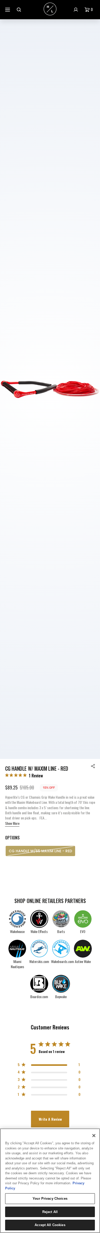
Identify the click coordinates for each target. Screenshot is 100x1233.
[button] (90, 9)
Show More (12, 823)
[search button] (19, 9)
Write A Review (50, 1119)
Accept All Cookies (50, 1225)
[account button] (76, 9)
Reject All (50, 1212)
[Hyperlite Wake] (50, 9)
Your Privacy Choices (50, 1198)
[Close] (93, 1135)
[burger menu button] (8, 9)
